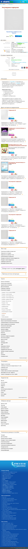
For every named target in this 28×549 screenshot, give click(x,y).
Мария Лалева (4, 420)
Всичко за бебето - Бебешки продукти (9, 481)
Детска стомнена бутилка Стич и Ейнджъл (9, 525)
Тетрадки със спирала (6, 304)
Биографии (3, 334)
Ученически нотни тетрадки (7, 448)
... (6, 4)
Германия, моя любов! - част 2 (7, 523)
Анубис (2, 387)
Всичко (7, 486)
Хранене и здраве (4, 329)
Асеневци (3, 384)
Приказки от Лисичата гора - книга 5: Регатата (10, 503)
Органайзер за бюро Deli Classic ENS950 (9, 545)
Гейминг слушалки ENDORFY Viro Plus (9, 537)
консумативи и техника (7, 475)
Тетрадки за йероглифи (6, 309)
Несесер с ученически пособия (7, 524)
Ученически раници (5, 441)
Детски (5, 480)
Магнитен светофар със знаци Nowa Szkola (9, 535)
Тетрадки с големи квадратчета (8, 297)
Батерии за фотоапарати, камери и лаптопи (10, 493)
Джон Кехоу (3, 425)
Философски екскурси (6, 504)
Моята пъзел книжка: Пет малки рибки (9, 519)
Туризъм (3, 341)
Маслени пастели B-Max (6, 540)
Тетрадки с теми (5, 302)
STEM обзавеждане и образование (8, 483)
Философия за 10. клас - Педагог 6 (8, 372)
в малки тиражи (8, 488)
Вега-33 (2, 380)
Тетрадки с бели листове (6, 301)
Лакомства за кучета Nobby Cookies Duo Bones (10, 533)
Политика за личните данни (23, 548)
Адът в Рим (4, 497)
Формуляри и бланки (5, 346)
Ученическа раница (5, 531)
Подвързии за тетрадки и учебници (19, 62)
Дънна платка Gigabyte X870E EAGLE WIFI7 (9, 541)
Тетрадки (3, 435)
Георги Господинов (5, 423)
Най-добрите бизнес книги (6, 263)
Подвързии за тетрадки (6, 253)
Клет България (4, 382)
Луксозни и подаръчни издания (7, 336)
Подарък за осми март (5, 364)
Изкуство (3, 332)
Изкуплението (4, 502)
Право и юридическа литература (8, 324)
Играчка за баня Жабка (6, 532)
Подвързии (10, 4)
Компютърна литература (6, 283)
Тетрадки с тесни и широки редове (8, 292)
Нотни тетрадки (5, 308)
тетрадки (18, 83)
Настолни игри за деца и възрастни (8, 473)
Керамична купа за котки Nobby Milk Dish (9, 536)
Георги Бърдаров (4, 417)
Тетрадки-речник (5, 306)
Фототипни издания (5, 337)
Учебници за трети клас (6, 261)
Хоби (2, 344)
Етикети (3, 315)
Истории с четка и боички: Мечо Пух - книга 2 (10, 542)
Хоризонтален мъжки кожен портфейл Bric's (10, 538)
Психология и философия (6, 325)
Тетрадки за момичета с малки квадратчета (10, 258)
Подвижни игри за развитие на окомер (9, 517)
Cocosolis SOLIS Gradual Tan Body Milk (9, 543)
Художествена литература (6, 285)
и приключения (6, 489)
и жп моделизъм (7, 485)
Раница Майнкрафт (5, 450)
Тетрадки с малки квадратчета (7, 259)
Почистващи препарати (6, 474)
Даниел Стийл (4, 403)
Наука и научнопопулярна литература (9, 320)
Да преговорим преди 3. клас (7, 516)
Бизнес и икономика (5, 281)
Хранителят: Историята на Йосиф (8, 498)
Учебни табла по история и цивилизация (9, 370)
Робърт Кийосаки (4, 412)
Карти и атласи (4, 339)
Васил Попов (3, 422)
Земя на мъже (4, 505)
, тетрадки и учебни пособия (9, 484)
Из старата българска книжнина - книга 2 (9, 499)
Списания (3, 354)
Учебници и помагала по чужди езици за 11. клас (11, 365)
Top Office (13, 61)
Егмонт (2, 392)
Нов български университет (7, 389)
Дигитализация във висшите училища (9, 515)
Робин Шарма (4, 407)
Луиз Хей (3, 405)
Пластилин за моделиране (6, 443)
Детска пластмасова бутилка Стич (8, 528)
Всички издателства (23, 397)
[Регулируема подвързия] (14, 19)
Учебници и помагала (5, 288)
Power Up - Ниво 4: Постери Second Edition (9, 508)
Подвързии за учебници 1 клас (7, 254)
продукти (6, 478)
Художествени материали (6, 476)
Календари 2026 (4, 342)
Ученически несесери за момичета (8, 445)
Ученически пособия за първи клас (8, 251)
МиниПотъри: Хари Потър (7, 506)
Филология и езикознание (6, 319)
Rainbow (2, 395)
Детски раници (4, 436)
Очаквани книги (4, 356)
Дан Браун (3, 415)
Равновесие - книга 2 (6, 514)
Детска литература (5, 286)
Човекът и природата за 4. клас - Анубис (9, 374)
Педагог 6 (3, 385)
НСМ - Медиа (3, 394)
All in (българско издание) (6, 511)
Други (2, 352)
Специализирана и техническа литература (10, 322)
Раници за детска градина (6, 438)
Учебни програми (5, 316)
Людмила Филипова (5, 413)
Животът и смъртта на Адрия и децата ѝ (9, 512)
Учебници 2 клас (4, 367)
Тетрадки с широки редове (7, 294)
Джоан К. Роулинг (4, 408)
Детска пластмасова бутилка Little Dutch (9, 526)
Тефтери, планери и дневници (7, 351)
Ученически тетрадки (5, 290)
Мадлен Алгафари (4, 410)
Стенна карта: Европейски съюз (8, 500)
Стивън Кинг (3, 418)
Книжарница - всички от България (9, 472)
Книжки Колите (4, 369)
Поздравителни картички (6, 349)
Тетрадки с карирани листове (7, 299)
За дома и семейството (5, 330)
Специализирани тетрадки (7, 311)
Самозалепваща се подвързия (7, 256)
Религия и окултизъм (5, 327)
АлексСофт (3, 390)
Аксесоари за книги (5, 347)
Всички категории (23, 357)
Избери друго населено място (22, 42)
